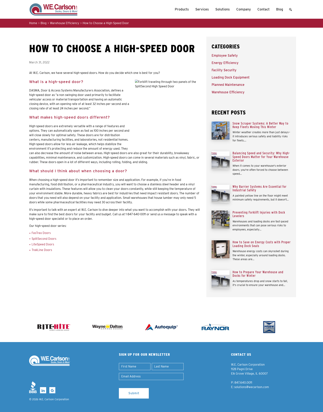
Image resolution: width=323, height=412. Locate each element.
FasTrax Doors (41, 233)
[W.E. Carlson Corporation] (49, 361)
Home (33, 23)
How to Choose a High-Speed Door (106, 23)
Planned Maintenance (228, 85)
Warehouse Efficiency (64, 23)
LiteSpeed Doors (43, 244)
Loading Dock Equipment (231, 77)
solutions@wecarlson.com (251, 387)
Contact (263, 9)
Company (243, 9)
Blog (279, 9)
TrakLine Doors (42, 250)
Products (182, 9)
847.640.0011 (243, 382)
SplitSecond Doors (44, 239)
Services (202, 9)
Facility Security (224, 70)
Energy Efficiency (225, 63)
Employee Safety (225, 55)
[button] (290, 9)
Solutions (222, 9)
